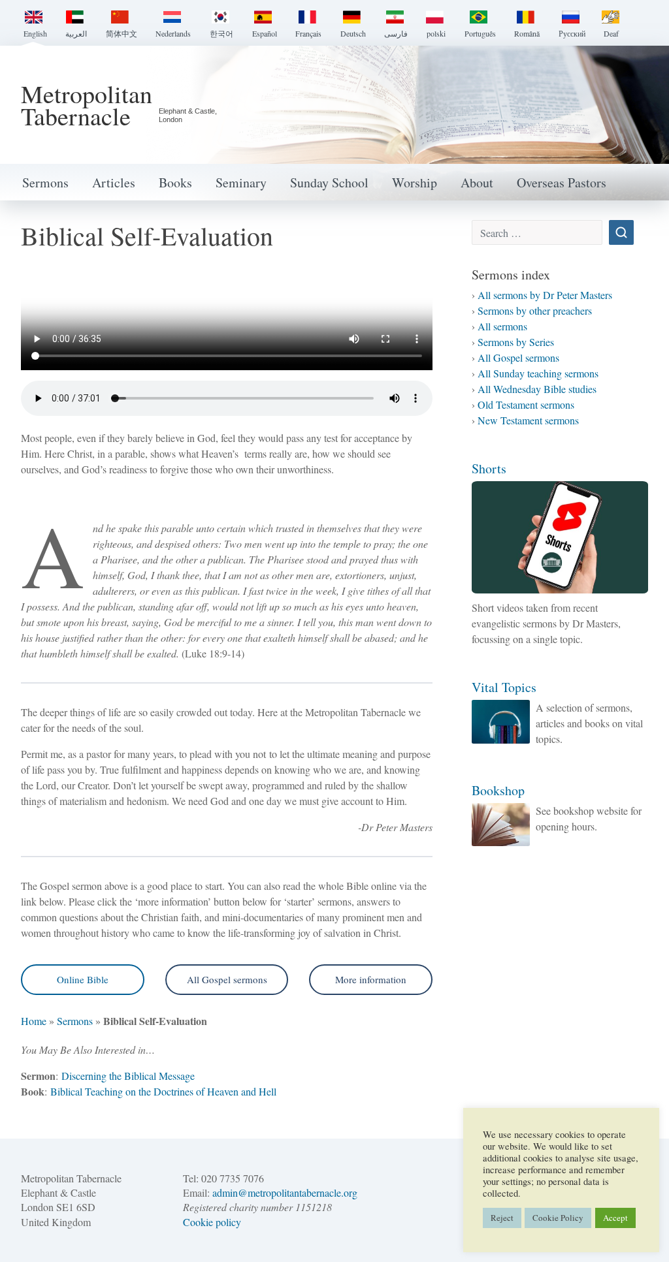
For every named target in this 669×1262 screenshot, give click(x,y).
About (477, 182)
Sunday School (329, 182)
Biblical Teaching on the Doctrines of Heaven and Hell (163, 1091)
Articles (113, 182)
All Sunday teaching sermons (538, 373)
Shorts (489, 468)
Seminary (241, 182)
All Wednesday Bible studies (537, 389)
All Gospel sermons (227, 979)
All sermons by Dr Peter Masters (545, 295)
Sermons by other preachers (535, 310)
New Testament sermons (528, 420)
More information (370, 979)
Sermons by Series (516, 342)
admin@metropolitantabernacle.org (284, 1192)
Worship (414, 182)
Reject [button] (502, 1217)
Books (175, 182)
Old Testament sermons (526, 404)
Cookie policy (212, 1222)
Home (33, 1021)
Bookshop (498, 790)
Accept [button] (615, 1217)
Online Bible (82, 979)
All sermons (502, 326)
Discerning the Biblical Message (128, 1075)
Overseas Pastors (561, 182)
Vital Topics (504, 687)
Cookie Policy (557, 1217)
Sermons (45, 182)
